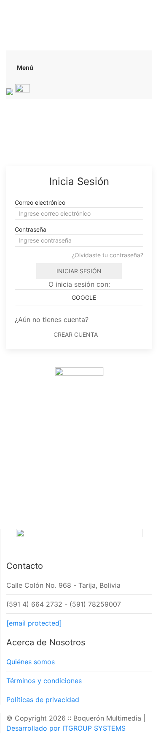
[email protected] (34, 623)
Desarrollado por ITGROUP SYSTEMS (66, 728)
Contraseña (30, 229)
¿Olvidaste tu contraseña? (107, 255)
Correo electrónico (40, 202)
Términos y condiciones (44, 680)
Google (83, 297)
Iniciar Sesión (79, 271)
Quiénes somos (30, 662)
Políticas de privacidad (42, 699)
